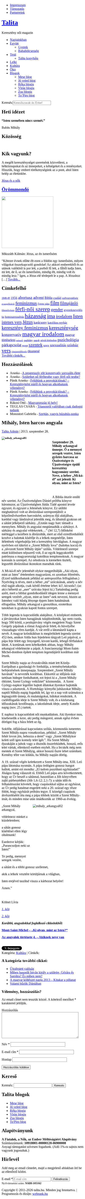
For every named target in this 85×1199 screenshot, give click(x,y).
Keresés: (7, 102)
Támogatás (17, 9)
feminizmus (26, 303)
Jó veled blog (26, 80)
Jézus (27, 322)
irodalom (64, 316)
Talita (10, 22)
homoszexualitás (14, 316)
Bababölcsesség (28, 51)
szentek (35, 344)
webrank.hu (40, 1193)
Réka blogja (26, 84)
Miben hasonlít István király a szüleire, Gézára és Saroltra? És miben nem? (42, 974)
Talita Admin (10, 431)
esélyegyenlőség (70, 298)
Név (6, 1044)
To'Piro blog (18, 1122)
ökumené (34, 351)
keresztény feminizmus (25, 327)
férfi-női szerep (32, 309)
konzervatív (11, 334)
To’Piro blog (26, 95)
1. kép (5, 909)
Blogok (15, 73)
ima (51, 316)
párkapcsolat (11, 345)
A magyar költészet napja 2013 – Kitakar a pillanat (43, 980)
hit (3, 317)
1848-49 (6, 298)
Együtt (14, 43)
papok (37, 340)
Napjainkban (18, 39)
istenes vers (12, 322)
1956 (14, 297)
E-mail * (7, 1179)
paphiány (28, 340)
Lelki (13, 62)
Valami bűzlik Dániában (25, 983)
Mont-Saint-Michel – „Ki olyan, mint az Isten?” (35, 930)
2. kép (5, 916)
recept (25, 345)
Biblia (48, 298)
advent (38, 297)
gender (57, 309)
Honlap (6, 1059)
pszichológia (68, 339)
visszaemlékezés (19, 351)
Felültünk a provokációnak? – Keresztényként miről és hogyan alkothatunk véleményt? (39, 384)
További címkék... (13, 355)
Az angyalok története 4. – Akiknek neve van (33, 937)
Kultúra (15, 65)
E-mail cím (10, 1052)
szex (46, 345)
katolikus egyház (57, 322)
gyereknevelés (73, 310)
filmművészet (8, 310)
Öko (13, 69)
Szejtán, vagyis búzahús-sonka (59, 414)
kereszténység (63, 327)
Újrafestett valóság (22, 968)
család (57, 297)
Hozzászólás (10, 1010)
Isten (78, 316)
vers (6, 351)
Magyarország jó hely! (43, 402)
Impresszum (18, 5)
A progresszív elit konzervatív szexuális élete (51, 373)
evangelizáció (8, 304)
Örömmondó (15, 189)
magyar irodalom (43, 334)
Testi (13, 54)
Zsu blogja (25, 91)
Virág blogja (26, 88)
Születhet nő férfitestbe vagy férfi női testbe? (51, 376)
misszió (19, 340)
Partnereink (17, 12)
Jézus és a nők (11, 180)
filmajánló (69, 303)
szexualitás (58, 345)
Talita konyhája (28, 58)
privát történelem (48, 340)
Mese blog (25, 77)
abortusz (25, 297)
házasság (35, 315)
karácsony (40, 322)
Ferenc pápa (44, 303)
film (54, 303)
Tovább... (14, 279)
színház (72, 345)
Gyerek (23, 47)
